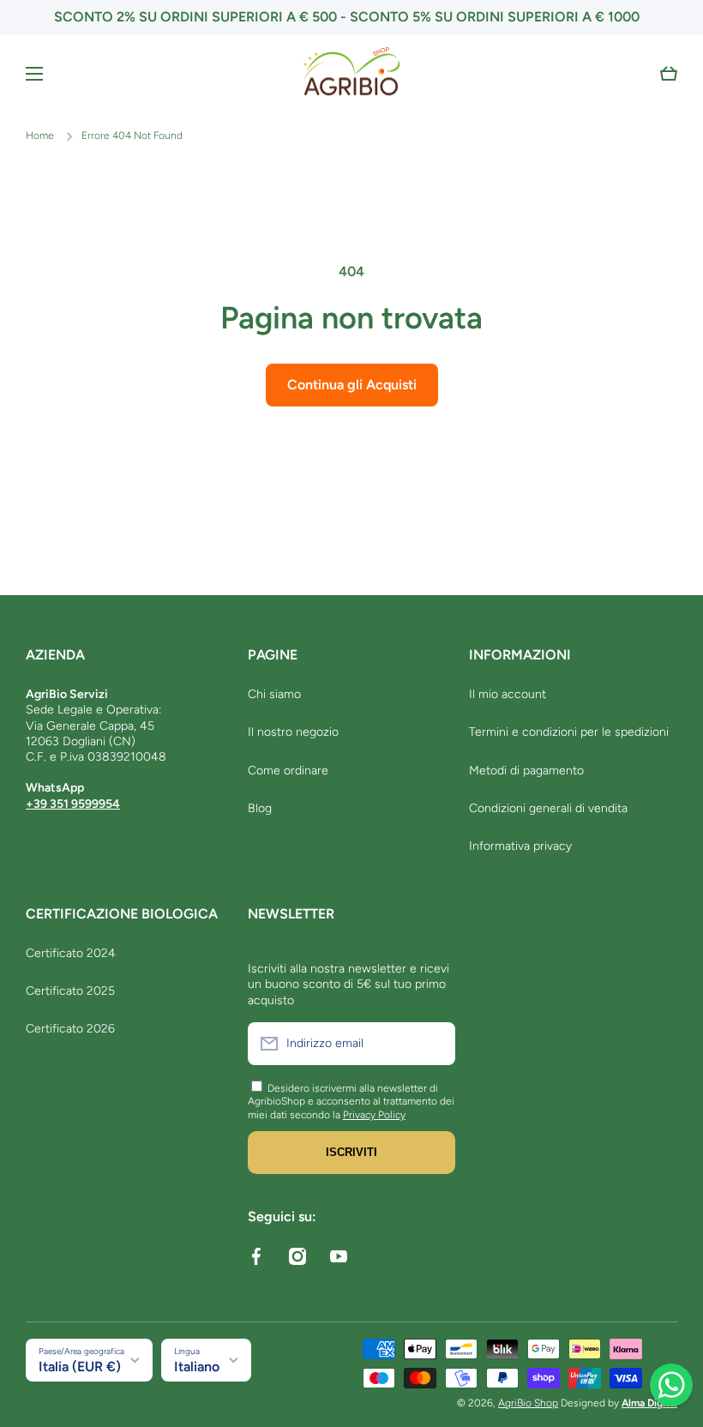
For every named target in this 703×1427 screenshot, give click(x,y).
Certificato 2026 (70, 1028)
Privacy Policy (374, 1115)
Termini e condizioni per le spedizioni (569, 732)
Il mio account (507, 694)
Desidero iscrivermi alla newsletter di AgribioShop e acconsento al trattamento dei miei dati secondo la (351, 1101)
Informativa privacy (520, 846)
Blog (260, 808)
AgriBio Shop (528, 1403)
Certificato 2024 (71, 953)
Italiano (196, 1366)
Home (40, 135)
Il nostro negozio (293, 732)
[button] (668, 73)
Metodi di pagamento (526, 770)
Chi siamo (274, 694)
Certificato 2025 (70, 991)
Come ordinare (288, 770)
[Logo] (351, 73)
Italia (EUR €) (80, 1366)
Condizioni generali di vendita (548, 808)
